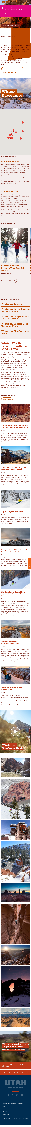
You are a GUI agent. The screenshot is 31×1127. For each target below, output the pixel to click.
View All (6, 399)
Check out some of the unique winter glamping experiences (15, 367)
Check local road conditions (19, 376)
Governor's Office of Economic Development (13, 1103)
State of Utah (6, 1114)
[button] (12, 138)
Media (4, 1106)
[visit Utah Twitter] (17, 1095)
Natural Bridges (5, 206)
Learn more (7, 13)
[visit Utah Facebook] (8, 1095)
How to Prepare (8, 72)
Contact (4, 1100)
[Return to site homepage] (15, 2)
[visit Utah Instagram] (12, 1095)
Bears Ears (24, 204)
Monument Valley (16, 210)
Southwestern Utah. (12, 183)
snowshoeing (16, 178)
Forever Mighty (9, 385)
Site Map (5, 1111)
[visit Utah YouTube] (22, 1095)
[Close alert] (28, 8)
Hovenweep (16, 206)
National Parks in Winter (11, 69)
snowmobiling (5, 178)
